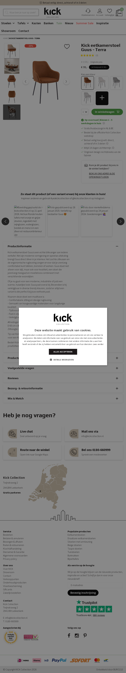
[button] (63, 359)
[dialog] (63, 336)
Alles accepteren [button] (62, 351)
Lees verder (98, 344)
